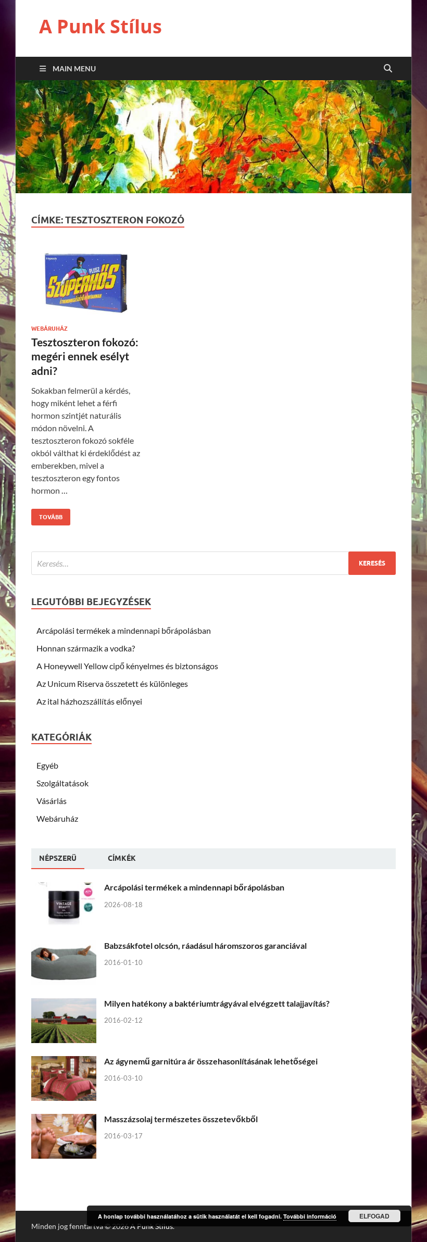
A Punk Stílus (100, 26)
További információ (309, 1216)
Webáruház (49, 328)
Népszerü (58, 858)
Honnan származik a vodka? (85, 648)
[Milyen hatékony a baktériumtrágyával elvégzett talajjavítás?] (63, 1004)
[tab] (57, 858)
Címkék (122, 858)
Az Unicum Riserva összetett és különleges (112, 683)
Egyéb (47, 765)
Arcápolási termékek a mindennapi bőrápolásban (123, 630)
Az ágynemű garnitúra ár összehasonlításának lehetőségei (211, 1061)
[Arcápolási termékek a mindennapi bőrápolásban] (63, 888)
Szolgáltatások (62, 783)
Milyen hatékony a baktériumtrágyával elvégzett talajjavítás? (217, 1003)
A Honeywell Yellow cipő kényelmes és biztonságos (127, 666)
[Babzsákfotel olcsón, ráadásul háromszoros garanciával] (63, 946)
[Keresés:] (213, 563)
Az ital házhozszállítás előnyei (89, 701)
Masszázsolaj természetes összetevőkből (181, 1119)
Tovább (46, 515)
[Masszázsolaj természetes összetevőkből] (63, 1120)
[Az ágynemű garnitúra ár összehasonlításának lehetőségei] (63, 1062)
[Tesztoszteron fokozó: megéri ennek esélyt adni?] (86, 286)
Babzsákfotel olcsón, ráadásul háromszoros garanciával (205, 945)
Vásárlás (51, 801)
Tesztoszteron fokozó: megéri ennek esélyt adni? (85, 356)
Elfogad (374, 1216)
